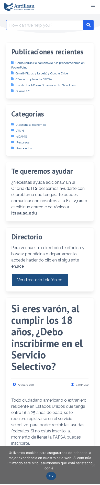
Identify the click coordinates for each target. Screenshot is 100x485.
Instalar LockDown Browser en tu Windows (45, 85)
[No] (93, 465)
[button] (93, 6)
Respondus (24, 148)
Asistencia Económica (31, 125)
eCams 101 (23, 91)
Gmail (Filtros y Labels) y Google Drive (42, 73)
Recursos (22, 142)
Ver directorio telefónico (39, 279)
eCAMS (21, 136)
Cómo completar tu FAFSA (34, 79)
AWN (20, 130)
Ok (51, 476)
